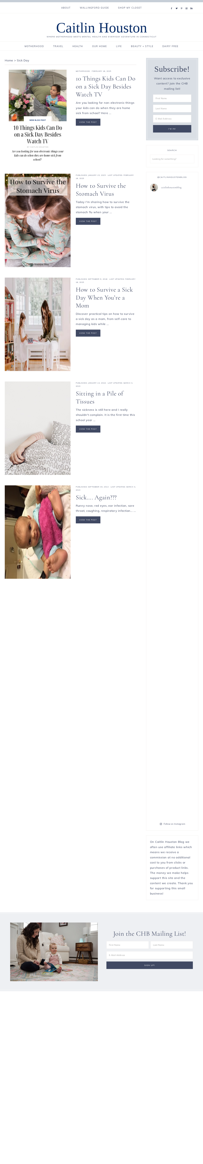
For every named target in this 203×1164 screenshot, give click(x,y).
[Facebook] (172, 4)
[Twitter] (177, 4)
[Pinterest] (182, 4)
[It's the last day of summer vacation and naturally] (183, 403)
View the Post (88, 122)
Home (9, 60)
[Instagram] (187, 4)
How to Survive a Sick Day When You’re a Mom (104, 297)
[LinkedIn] (192, 4)
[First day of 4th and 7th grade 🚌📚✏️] (183, 203)
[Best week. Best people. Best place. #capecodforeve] (160, 230)
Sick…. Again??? (96, 497)
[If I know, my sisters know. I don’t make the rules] (160, 205)
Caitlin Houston (101, 27)
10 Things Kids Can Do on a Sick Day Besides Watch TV (105, 86)
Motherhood (83, 71)
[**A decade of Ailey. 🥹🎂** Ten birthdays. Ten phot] (160, 675)
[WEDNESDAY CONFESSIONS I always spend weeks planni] (183, 703)
